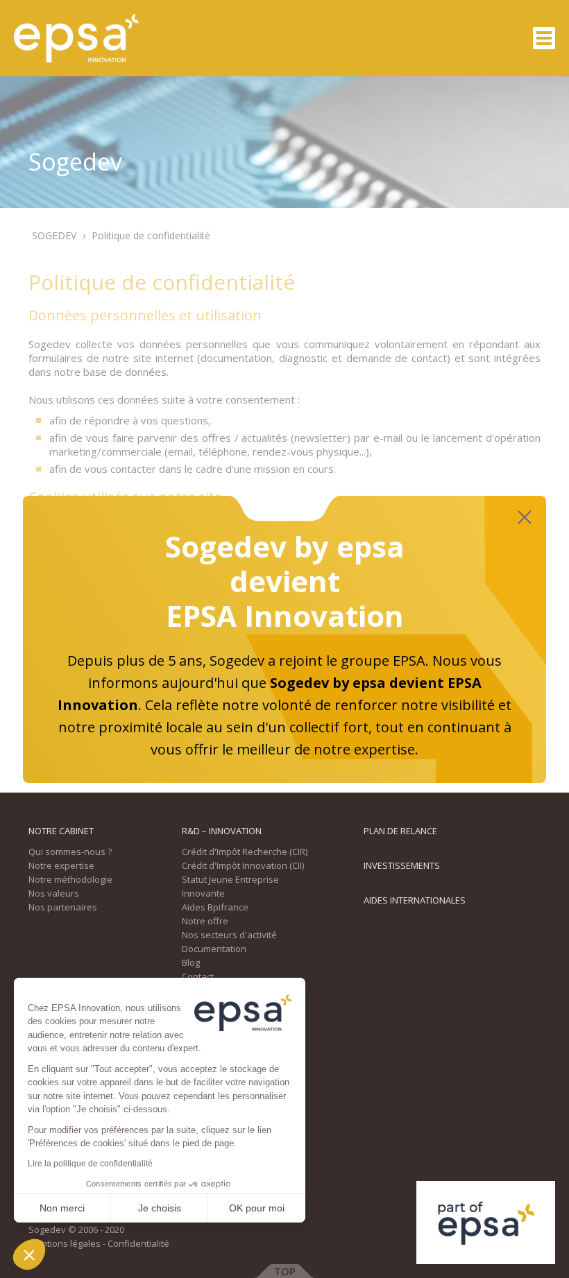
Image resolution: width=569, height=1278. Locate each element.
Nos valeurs (53, 893)
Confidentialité (138, 1243)
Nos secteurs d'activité (229, 935)
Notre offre (205, 921)
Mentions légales (64, 1243)
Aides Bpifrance (215, 907)
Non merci (62, 1208)
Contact (198, 976)
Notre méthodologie (70, 879)
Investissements (402, 865)
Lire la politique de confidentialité (90, 1163)
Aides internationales (415, 900)
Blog (191, 962)
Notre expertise (61, 865)
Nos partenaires (62, 907)
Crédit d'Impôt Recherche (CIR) (244, 851)
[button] (29, 1254)
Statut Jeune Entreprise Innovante (230, 886)
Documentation (214, 948)
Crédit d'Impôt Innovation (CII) (243, 865)
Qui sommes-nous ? (70, 851)
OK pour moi (256, 1208)
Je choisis (159, 1208)
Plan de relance (400, 830)
